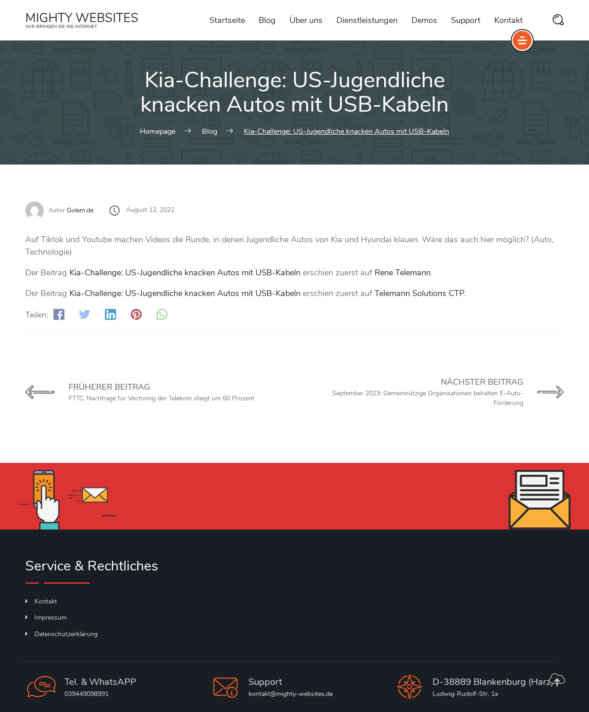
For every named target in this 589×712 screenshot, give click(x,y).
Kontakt (508, 20)
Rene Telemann (403, 272)
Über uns (306, 20)
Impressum (51, 617)
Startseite (227, 20)
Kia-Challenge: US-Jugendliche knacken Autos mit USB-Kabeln (184, 272)
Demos (424, 20)
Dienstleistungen (367, 20)
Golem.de (80, 210)
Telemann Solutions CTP (419, 293)
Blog (267, 20)
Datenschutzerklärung (66, 634)
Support (465, 20)
